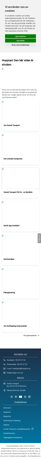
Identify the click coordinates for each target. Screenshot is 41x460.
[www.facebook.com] (12, 396)
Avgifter (6, 425)
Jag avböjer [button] (20, 40)
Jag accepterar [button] (20, 36)
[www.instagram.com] (16, 396)
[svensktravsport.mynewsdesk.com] (29, 396)
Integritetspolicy (9, 433)
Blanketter (7, 416)
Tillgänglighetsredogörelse (12, 437)
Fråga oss (39, 238)
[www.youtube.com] (20, 396)
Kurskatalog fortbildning (11, 420)
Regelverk (7, 412)
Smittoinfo (7, 408)
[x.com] (25, 396)
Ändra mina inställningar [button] (20, 45)
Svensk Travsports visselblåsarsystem (16, 429)
